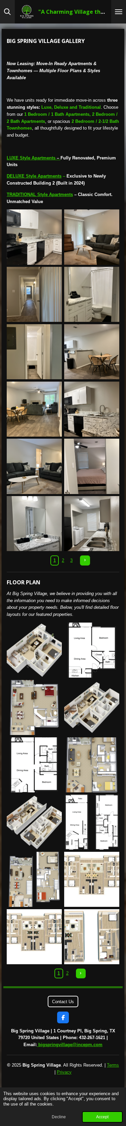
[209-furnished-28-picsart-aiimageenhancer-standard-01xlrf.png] (34, 237)
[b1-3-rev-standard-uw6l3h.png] (92, 764)
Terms (113, 1065)
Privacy (64, 1072)
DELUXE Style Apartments (34, 176)
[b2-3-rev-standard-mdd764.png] (34, 879)
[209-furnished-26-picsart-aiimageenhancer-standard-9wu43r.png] (34, 409)
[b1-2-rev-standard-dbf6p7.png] (34, 764)
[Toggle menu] (118, 11)
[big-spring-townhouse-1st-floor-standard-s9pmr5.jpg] (92, 879)
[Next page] (85, 560)
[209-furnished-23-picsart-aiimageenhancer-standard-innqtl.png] (92, 294)
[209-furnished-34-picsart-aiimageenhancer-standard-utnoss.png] (34, 466)
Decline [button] (59, 1117)
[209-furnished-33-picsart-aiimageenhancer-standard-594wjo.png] (92, 237)
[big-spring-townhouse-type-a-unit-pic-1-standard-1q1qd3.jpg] (92, 937)
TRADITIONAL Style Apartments (40, 194)
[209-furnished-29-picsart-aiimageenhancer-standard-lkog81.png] (92, 409)
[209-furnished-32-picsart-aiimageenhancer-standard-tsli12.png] (92, 352)
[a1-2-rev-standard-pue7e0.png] (92, 650)
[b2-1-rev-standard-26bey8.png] (34, 822)
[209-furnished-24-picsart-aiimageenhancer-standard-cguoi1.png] (34, 352)
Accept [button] (102, 1117)
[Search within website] (7, 11)
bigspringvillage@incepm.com (70, 1044)
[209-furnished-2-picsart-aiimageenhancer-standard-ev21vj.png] (34, 294)
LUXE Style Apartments (33, 157)
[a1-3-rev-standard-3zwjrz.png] (34, 707)
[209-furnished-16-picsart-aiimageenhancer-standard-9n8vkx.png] (34, 523)
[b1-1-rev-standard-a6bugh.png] (92, 707)
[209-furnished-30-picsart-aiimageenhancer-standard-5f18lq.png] (92, 523)
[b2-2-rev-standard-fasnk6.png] (92, 822)
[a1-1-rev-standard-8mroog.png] (34, 650)
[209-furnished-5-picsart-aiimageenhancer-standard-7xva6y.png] (92, 466)
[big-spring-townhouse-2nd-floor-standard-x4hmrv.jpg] (34, 937)
